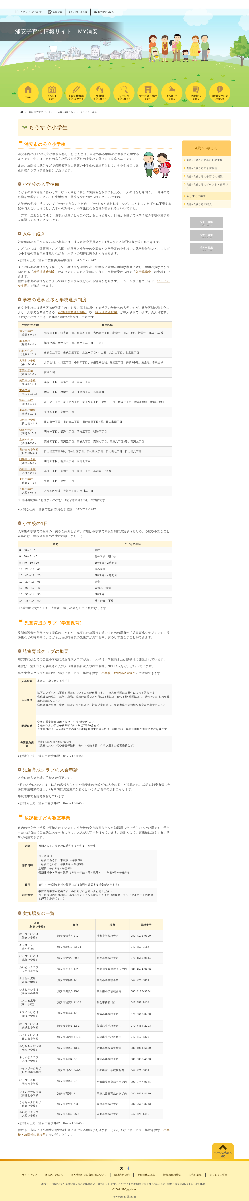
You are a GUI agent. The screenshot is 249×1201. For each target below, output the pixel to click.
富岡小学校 (26, 370)
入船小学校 (26, 489)
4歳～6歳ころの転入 (199, 204)
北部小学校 (26, 350)
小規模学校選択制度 (72, 312)
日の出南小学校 (28, 449)
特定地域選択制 (106, 312)
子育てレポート (76, 97)
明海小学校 (26, 429)
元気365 (132, 1196)
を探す (52, 97)
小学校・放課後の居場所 (119, 673)
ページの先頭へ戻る (223, 1154)
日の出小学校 (27, 419)
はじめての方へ (54, 1174)
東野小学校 (26, 479)
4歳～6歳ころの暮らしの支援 (205, 160)
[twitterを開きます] (122, 1169)
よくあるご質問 (218, 1174)
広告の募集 (195, 1174)
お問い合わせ (80, 12)
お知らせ (220, 97)
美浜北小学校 (27, 410)
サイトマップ (29, 1174)
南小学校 (24, 340)
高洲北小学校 (27, 469)
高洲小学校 (26, 439)
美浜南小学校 (27, 380)
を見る (172, 97)
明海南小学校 (27, 459)
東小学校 (24, 390)
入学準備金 (143, 271)
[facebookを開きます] (128, 1169)
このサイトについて (31, 12)
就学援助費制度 (44, 271)
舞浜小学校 (26, 400)
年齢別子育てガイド (40, 112)
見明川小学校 (27, 360)
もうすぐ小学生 (196, 196)
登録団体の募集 (146, 1174)
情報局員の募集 (172, 1174)
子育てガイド (99, 97)
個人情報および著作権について (88, 1174)
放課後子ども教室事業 (47, 817)
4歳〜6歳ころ (66, 112)
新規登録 (57, 12)
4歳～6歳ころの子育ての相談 (205, 176)
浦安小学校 (26, 331)
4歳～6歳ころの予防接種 (202, 168)
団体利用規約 (122, 1174)
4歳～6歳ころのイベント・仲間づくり (207, 186)
